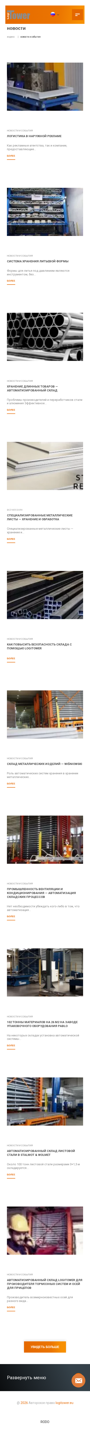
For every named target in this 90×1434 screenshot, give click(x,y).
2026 (24, 1403)
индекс (11, 37)
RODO (45, 1422)
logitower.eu (64, 1403)
